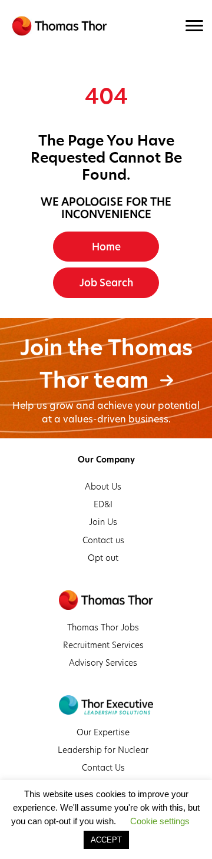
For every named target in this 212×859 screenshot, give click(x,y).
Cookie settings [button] (160, 821)
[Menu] (194, 26)
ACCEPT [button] (106, 839)
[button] (106, 247)
